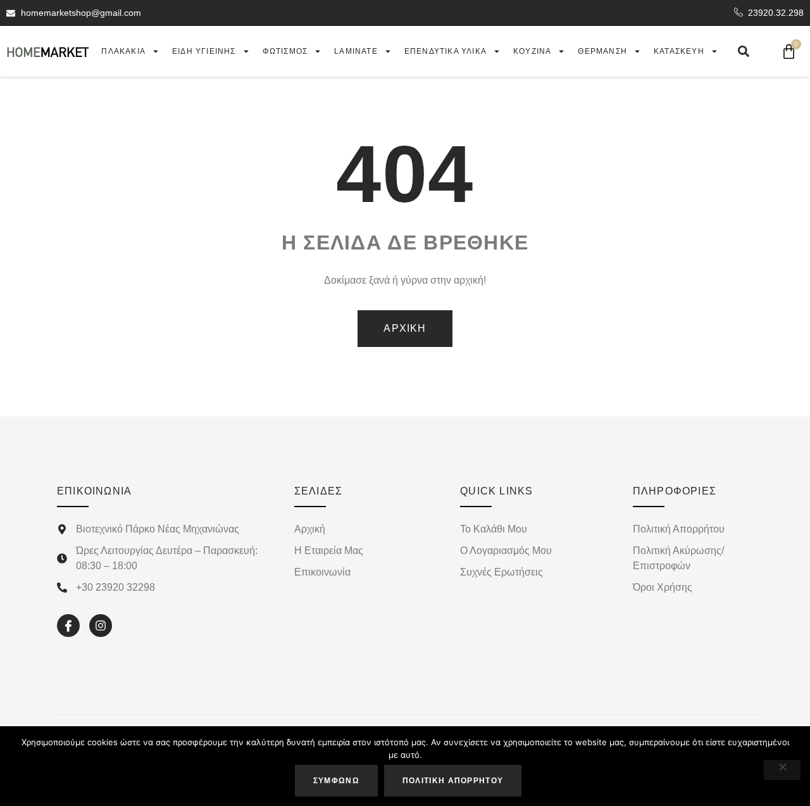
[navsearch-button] (743, 51)
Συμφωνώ (336, 780)
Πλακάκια (123, 51)
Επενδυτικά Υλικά (445, 51)
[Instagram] (100, 625)
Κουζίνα (532, 51)
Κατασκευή (679, 51)
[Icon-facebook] (68, 625)
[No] (782, 770)
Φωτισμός (285, 51)
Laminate (356, 51)
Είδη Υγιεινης (204, 51)
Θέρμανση (602, 51)
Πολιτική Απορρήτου (452, 780)
